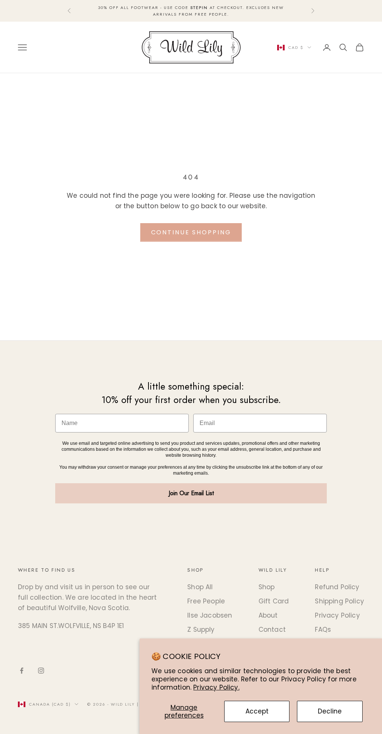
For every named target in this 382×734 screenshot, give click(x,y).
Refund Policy (337, 586)
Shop (267, 586)
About (268, 615)
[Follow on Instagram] (41, 670)
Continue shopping (191, 232)
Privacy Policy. (216, 687)
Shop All (200, 586)
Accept (257, 711)
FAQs (323, 629)
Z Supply (201, 629)
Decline (330, 711)
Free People (206, 601)
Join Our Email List (191, 493)
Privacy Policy (337, 615)
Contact (272, 629)
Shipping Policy (339, 601)
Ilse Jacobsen (209, 615)
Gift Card (274, 601)
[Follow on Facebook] (21, 670)
